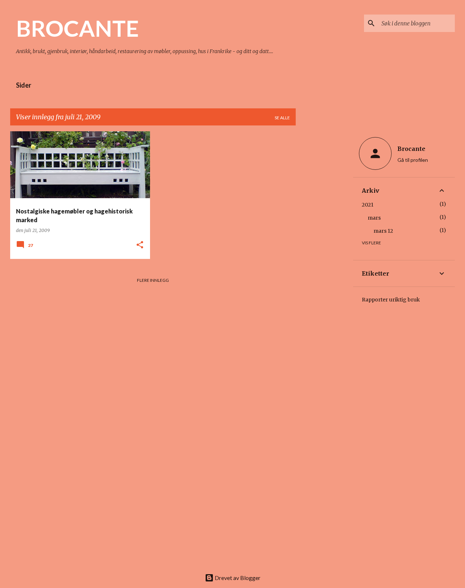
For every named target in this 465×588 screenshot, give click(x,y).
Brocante (411, 148)
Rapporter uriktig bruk (391, 299)
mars (374, 218)
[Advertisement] (324, 240)
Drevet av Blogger (237, 577)
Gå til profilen (412, 160)
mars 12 (383, 231)
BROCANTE (77, 28)
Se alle (282, 117)
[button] (140, 245)
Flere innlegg (153, 280)
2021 (367, 204)
